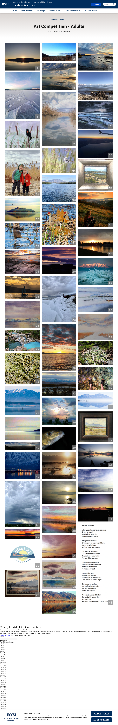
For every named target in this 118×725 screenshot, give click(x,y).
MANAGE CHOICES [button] (101, 713)
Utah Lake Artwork (90, 11)
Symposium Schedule (72, 11)
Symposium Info (55, 11)
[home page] (5, 4)
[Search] (113, 4)
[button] (115, 713)
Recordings (41, 11)
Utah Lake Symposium (24, 5)
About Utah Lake (27, 11)
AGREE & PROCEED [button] (102, 719)
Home (15, 11)
